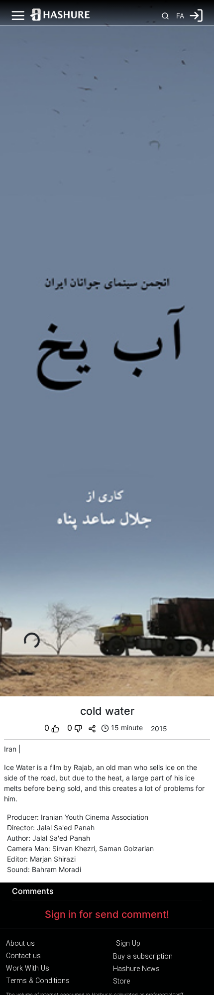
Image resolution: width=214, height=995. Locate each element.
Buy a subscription (143, 956)
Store (121, 981)
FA (180, 15)
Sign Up (128, 943)
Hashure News (136, 969)
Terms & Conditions (38, 981)
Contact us (23, 956)
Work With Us (27, 968)
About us (20, 943)
